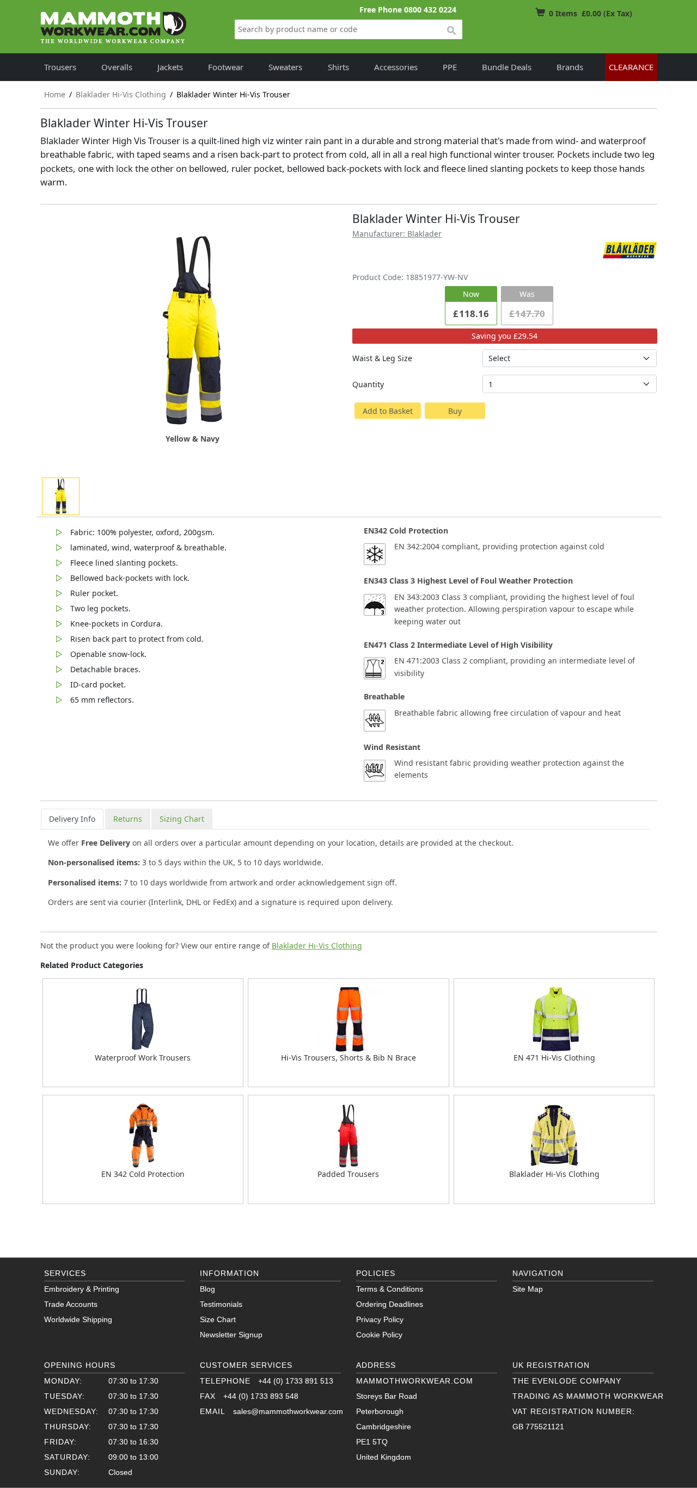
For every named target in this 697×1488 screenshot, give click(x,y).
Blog (207, 1289)
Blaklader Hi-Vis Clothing (317, 945)
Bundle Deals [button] (506, 66)
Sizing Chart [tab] (182, 819)
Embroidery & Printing (81, 1289)
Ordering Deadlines (389, 1304)
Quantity (368, 384)
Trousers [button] (60, 66)
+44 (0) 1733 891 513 (295, 1381)
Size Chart (218, 1319)
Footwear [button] (225, 66)
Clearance (631, 66)
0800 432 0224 (430, 9)
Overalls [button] (116, 66)
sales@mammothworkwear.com (288, 1411)
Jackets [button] (170, 66)
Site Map (527, 1289)
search (450, 31)
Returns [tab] (127, 819)
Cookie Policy (379, 1334)
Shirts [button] (338, 66)
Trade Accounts (70, 1304)
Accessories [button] (396, 66)
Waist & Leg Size (382, 358)
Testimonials (221, 1304)
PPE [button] (450, 66)
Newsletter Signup (231, 1334)
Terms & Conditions (389, 1289)
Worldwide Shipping (78, 1319)
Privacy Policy (379, 1319)
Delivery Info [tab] (72, 819)
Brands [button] (570, 66)
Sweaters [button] (285, 66)
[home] (113, 27)
